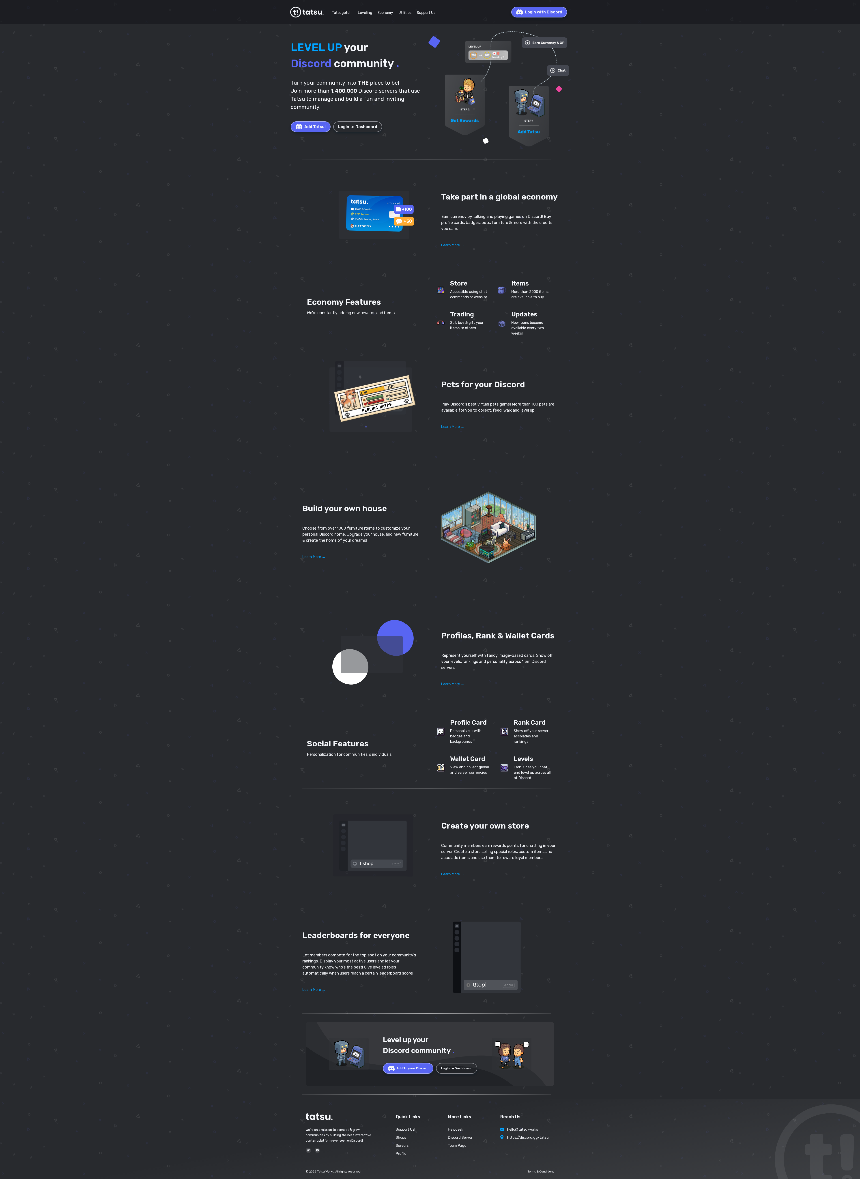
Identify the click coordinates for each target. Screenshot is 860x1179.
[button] (372, 215)
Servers (402, 1145)
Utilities (404, 13)
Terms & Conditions (541, 1171)
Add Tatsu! (315, 126)
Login (543, 12)
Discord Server (460, 1137)
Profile (401, 1153)
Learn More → (452, 245)
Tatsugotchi (342, 13)
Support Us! (405, 1129)
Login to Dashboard (357, 126)
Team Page (457, 1145)
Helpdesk (455, 1129)
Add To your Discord (412, 1068)
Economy (385, 13)
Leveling (365, 13)
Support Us (426, 13)
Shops (401, 1137)
